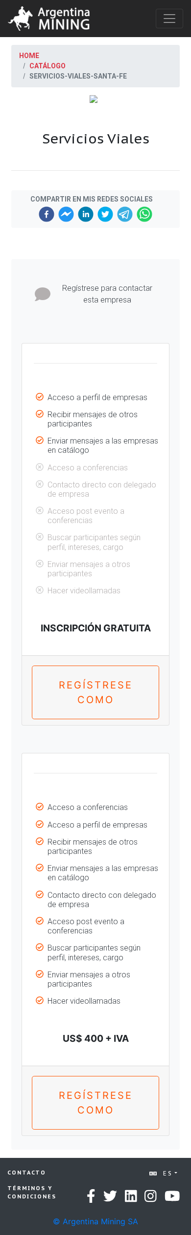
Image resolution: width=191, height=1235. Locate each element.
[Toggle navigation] (169, 18)
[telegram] (125, 214)
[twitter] (105, 214)
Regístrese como (96, 692)
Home (29, 56)
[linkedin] (86, 214)
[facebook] (46, 214)
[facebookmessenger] (66, 214)
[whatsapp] (144, 214)
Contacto (26, 1172)
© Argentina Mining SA (95, 1221)
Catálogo (47, 66)
